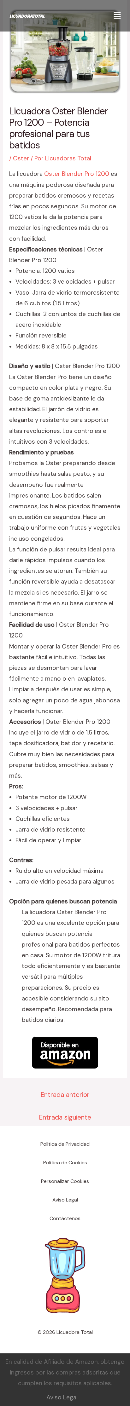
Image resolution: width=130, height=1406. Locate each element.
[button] (117, 16)
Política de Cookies (65, 1162)
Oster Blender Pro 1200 (76, 174)
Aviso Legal (65, 1199)
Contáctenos (65, 1218)
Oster (21, 158)
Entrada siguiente (65, 1117)
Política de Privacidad (65, 1144)
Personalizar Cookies (65, 1181)
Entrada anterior (65, 1094)
